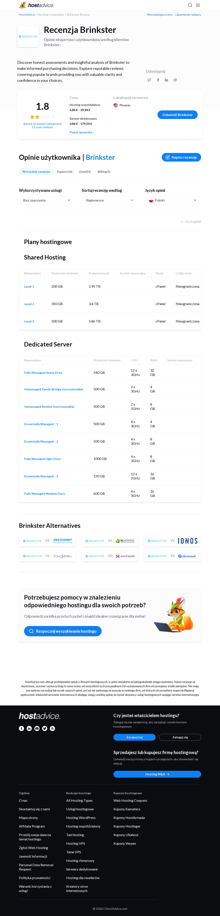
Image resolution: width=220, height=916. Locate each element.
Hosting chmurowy (80, 860)
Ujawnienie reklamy (188, 14)
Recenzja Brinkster (80, 29)
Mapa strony (28, 817)
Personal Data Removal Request (36, 867)
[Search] (189, 5)
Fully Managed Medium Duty (44, 493)
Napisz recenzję (184, 157)
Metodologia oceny (160, 14)
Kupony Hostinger (127, 826)
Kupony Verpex (124, 843)
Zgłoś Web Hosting (33, 848)
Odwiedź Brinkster (177, 115)
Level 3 (29, 321)
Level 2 (29, 304)
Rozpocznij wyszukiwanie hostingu (66, 631)
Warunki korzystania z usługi (35, 888)
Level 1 (29, 286)
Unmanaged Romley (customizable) (49, 406)
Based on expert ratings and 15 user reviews (42, 125)
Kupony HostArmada (129, 817)
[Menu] (197, 5)
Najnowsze (95, 200)
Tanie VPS (73, 852)
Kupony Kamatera (126, 809)
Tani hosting (75, 835)
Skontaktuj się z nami (34, 809)
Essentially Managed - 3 (41, 476)
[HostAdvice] (36, 5)
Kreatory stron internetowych (77, 888)
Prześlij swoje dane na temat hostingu (35, 837)
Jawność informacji (33, 856)
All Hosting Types (79, 800)
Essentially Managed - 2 (41, 441)
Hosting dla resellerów (82, 878)
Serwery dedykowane (82, 869)
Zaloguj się (180, 737)
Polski (160, 200)
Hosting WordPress (81, 817)
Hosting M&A (155, 774)
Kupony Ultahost (125, 835)
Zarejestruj (135, 737)
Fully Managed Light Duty (42, 459)
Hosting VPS (75, 843)
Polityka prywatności (34, 878)
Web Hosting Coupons (130, 800)
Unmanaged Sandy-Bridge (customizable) (53, 389)
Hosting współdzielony (83, 826)
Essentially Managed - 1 (41, 424)
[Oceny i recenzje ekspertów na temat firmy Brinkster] (149, 79)
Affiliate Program (32, 826)
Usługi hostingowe (80, 809)
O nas (23, 800)
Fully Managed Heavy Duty (43, 372)
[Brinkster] (28, 36)
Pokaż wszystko (81, 132)
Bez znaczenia (34, 200)
